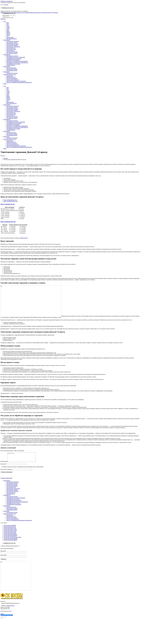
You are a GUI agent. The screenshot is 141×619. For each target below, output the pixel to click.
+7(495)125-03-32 (7, 8)
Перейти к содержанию (6, 1)
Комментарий (4, 461)
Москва (6, 4)
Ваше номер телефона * (6, 469)
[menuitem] (5, 21)
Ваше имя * (3, 464)
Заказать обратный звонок (9, 15)
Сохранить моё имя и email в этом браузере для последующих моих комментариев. (23, 466)
